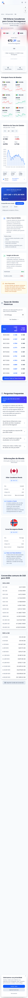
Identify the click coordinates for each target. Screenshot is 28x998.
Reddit (15, 206)
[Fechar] (25, 976)
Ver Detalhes (13, 319)
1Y (16, 131)
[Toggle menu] (25, 2)
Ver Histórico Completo (15, 179)
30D (9, 131)
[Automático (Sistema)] (25, 10)
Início (2, 14)
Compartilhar (19, 203)
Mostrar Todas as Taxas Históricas (14, 378)
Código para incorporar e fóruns (10, 210)
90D (13, 131)
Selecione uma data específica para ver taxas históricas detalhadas (13, 310)
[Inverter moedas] (14, 33)
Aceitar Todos (14, 986)
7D (5, 131)
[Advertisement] (14, 8)
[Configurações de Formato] (25, 7)
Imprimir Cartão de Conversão (15, 682)
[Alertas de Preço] (22, 2)
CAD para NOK (9, 14)
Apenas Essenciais (14, 990)
